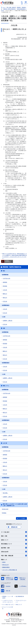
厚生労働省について (6, 543)
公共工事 (5, 443)
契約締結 (4, 513)
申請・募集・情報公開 (7, 555)
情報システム (6, 385)
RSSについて (19, 604)
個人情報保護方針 (20, 596)
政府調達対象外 (5, 305)
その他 (3, 316)
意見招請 (5, 286)
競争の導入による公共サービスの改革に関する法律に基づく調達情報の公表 (15, 504)
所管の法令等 (4, 551)
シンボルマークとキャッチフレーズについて (7, 601)
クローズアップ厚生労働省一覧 (9, 569)
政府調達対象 (5, 274)
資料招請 (5, 282)
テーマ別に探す (5, 532)
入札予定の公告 (6, 278)
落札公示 (5, 297)
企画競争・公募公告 (7, 320)
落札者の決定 (5, 509)
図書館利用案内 (6, 567)
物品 (4, 270)
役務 (4, 328)
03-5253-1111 (14, 621)
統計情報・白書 (5, 547)
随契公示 (5, 293)
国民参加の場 (14, 527)
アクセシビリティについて (21, 601)
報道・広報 (4, 536)
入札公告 (5, 290)
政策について (4, 540)
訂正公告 (5, 301)
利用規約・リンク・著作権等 (7, 597)
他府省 (3, 562)
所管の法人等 (5, 564)
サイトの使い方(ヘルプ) (7, 604)
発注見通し (5, 493)
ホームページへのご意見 (7, 607)
